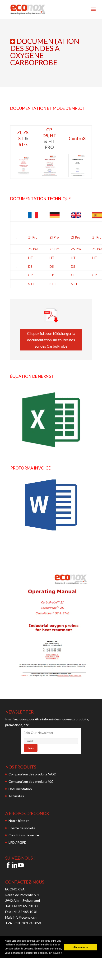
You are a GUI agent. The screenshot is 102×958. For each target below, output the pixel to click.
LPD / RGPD (18, 842)
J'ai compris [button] (81, 947)
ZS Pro (33, 249)
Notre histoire (19, 821)
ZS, (26, 132)
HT (53, 135)
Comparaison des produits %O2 (32, 774)
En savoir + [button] (55, 952)
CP (48, 129)
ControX (77, 138)
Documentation (20, 789)
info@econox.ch (25, 917)
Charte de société (22, 828)
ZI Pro (32, 237)
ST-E (23, 144)
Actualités (16, 796)
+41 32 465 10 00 (24, 906)
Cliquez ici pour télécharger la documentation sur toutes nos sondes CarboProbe (51, 339)
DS (45, 135)
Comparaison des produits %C (31, 781)
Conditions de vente (24, 835)
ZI (19, 132)
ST (21, 138)
